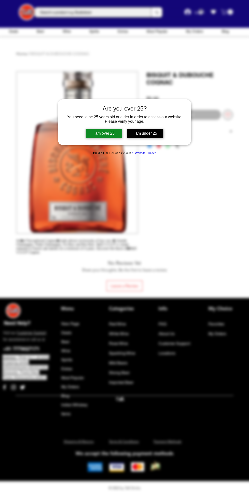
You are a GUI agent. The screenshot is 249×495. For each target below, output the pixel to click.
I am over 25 (104, 133)
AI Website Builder (144, 153)
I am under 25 (145, 133)
